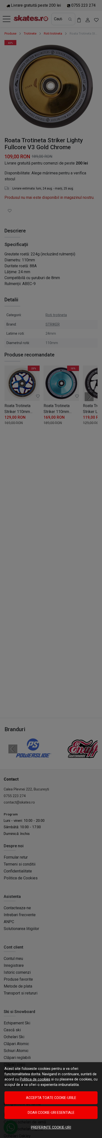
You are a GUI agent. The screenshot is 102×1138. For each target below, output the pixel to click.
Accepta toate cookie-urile (51, 1098)
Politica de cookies (35, 1079)
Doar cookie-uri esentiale (51, 1113)
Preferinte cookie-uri (51, 1127)
